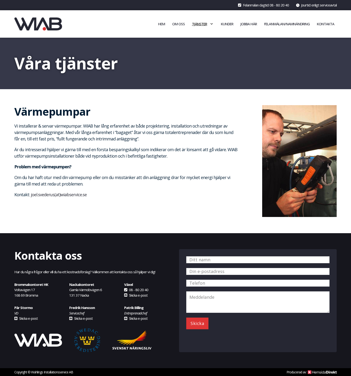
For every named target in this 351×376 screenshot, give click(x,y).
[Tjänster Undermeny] (211, 24)
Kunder (227, 23)
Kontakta (325, 23)
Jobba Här (248, 23)
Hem (161, 23)
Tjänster (199, 23)
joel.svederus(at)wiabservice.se (59, 194)
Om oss (178, 23)
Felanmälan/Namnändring (287, 23)
